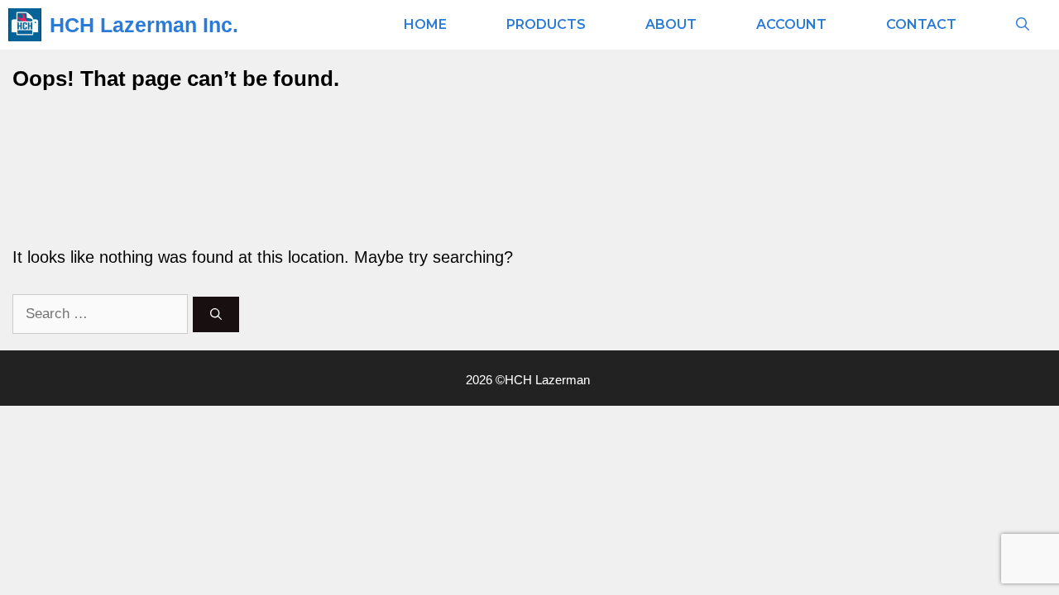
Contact (921, 24)
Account (791, 24)
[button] (1022, 25)
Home (425, 24)
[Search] (216, 314)
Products (546, 24)
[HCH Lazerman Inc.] (24, 25)
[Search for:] (102, 312)
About (671, 24)
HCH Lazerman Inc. (144, 24)
